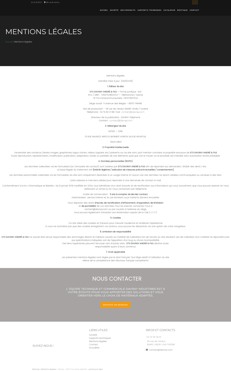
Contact (194, 10)
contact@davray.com (161, 349)
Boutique (182, 10)
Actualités (94, 347)
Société (114, 10)
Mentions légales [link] (48, 369)
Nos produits (128, 10)
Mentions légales (98, 341)
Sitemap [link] (36, 369)
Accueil (104, 10)
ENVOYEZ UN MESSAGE (115, 305)
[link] (193, 2)
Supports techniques (149, 10)
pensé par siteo (96, 369)
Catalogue (169, 10)
